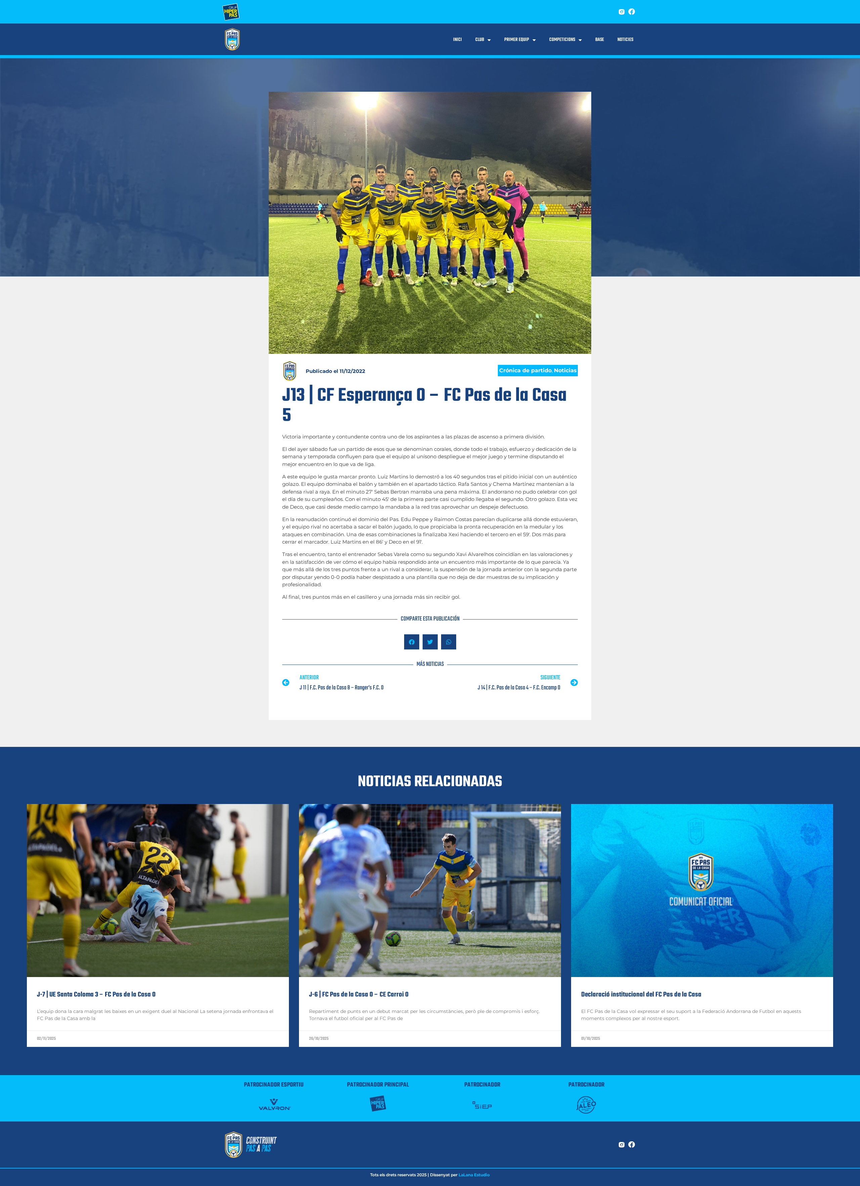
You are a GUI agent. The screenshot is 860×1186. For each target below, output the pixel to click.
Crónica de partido (525, 370)
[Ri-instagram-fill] (621, 11)
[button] (411, 641)
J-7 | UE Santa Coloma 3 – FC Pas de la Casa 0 (96, 994)
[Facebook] (631, 11)
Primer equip (516, 40)
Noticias (565, 370)
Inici (457, 40)
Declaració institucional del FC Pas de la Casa (641, 994)
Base (599, 40)
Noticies (625, 40)
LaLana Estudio (474, 1174)
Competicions (562, 40)
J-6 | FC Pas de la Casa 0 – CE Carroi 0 (358, 994)
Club (479, 40)
